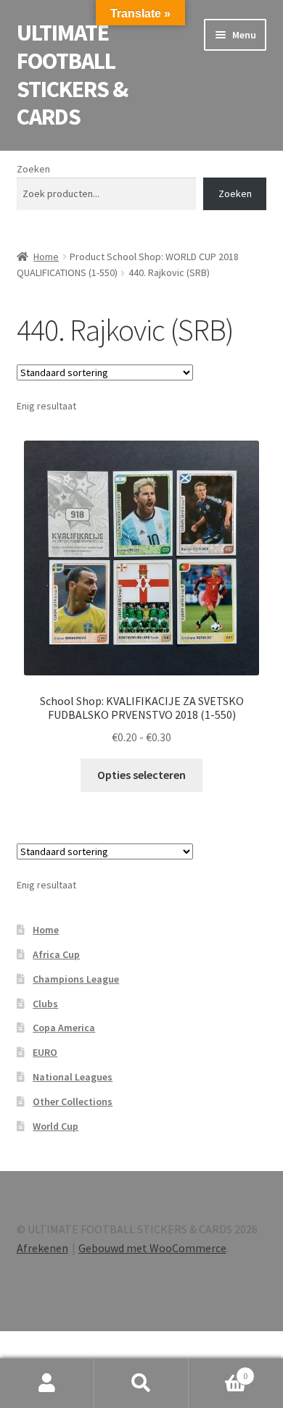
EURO (45, 1052)
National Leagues (72, 1076)
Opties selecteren (141, 774)
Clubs (45, 1003)
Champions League (76, 979)
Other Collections (72, 1101)
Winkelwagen (218, 1370)
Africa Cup (56, 954)
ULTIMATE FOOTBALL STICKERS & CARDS (72, 75)
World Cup (55, 1126)
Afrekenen (42, 1248)
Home (46, 256)
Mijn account (47, 1383)
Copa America (64, 1027)
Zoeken (33, 168)
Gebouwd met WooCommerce (152, 1248)
